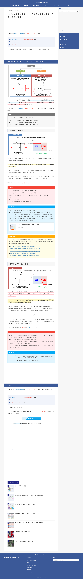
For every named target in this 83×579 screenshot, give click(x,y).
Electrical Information (41, 2)
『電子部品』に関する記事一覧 (22, 531)
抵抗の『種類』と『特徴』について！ (24, 486)
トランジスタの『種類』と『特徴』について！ (26, 504)
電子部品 (26, 5)
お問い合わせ (37, 554)
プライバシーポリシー (44, 554)
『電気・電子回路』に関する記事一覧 (24, 541)
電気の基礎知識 (15, 5)
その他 (67, 5)
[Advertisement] (31, 25)
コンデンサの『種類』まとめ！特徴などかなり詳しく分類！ (29, 495)
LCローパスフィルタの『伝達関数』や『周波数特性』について (25, 251)
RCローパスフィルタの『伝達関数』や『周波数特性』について (25, 246)
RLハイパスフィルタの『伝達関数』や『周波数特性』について (25, 255)
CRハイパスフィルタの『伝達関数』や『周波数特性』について (25, 253)
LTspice (46, 5)
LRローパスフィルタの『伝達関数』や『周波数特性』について (25, 248)
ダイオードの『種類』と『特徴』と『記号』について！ (28, 513)
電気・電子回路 (36, 5)
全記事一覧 (30, 418)
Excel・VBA (57, 5)
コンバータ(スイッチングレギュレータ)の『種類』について (29, 522)
